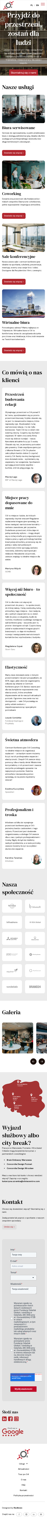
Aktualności (23, 1469)
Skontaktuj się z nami (23, 72)
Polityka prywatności (24, 1495)
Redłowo (18, 1508)
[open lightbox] (17, 1037)
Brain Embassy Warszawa (19, 1160)
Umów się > (9, 1227)
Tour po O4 (23, 1474)
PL (32, 5)
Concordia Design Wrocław (20, 1168)
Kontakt (23, 1490)
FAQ (23, 1485)
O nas (23, 1479)
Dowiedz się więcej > (14, 153)
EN (37, 5)
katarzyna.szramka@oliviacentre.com (21, 1181)
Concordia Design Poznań (19, 1164)
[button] (43, 5)
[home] (8, 5)
